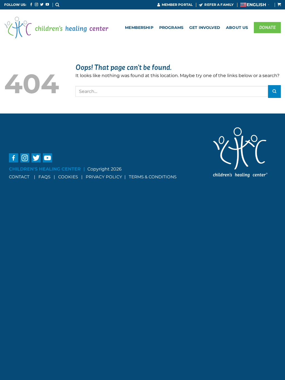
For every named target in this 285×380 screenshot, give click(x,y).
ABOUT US (237, 27)
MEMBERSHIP (139, 27)
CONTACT (19, 176)
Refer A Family (219, 5)
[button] (57, 5)
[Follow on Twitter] (41, 5)
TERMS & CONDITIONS (152, 176)
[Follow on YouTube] (47, 5)
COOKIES (68, 176)
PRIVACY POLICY (104, 176)
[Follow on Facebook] (31, 5)
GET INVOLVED (204, 27)
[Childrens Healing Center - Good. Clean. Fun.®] (56, 27)
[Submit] (274, 91)
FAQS (44, 176)
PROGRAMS (171, 27)
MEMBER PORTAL (177, 5)
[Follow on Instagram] (36, 5)
